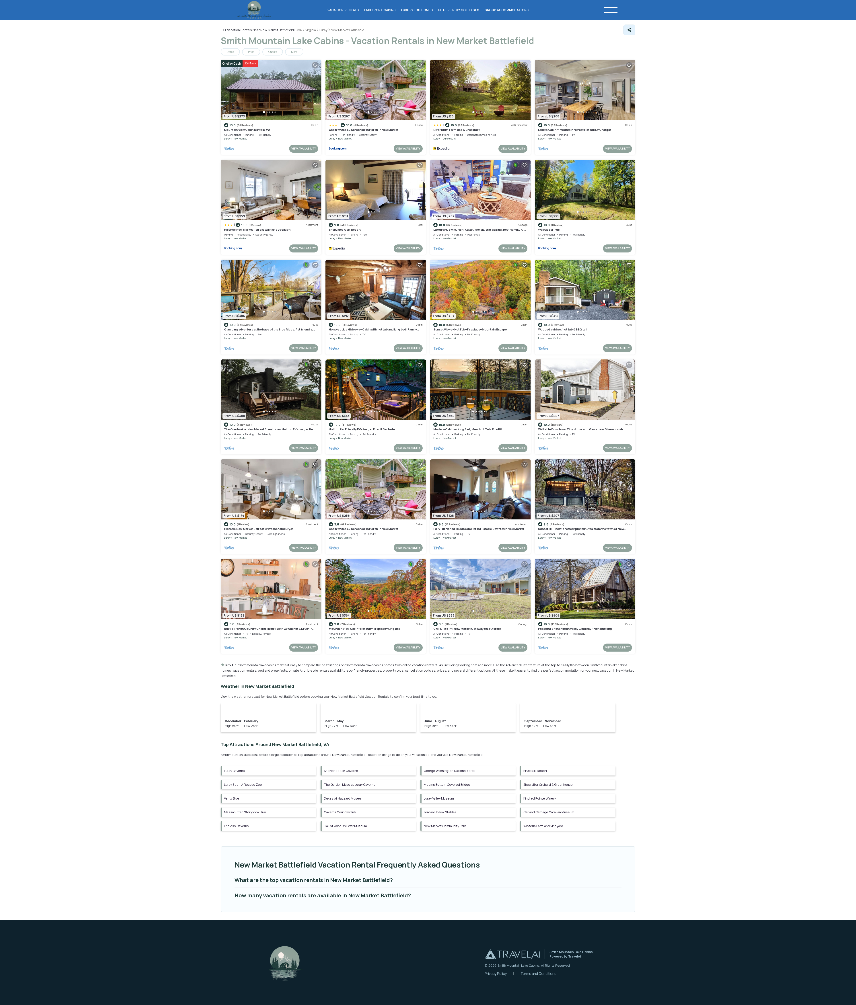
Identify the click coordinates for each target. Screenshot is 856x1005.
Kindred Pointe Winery (539, 798)
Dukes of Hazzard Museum (344, 798)
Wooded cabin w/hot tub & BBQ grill (563, 329)
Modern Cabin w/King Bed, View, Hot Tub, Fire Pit (467, 429)
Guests (272, 52)
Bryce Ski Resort (535, 771)
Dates (230, 52)
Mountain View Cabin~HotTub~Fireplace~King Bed (365, 629)
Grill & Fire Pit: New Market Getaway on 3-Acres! (467, 629)
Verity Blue (231, 798)
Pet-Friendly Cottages (458, 10)
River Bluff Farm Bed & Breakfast (456, 130)
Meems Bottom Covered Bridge (447, 784)
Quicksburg (449, 138)
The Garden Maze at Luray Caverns (349, 784)
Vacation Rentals (343, 10)
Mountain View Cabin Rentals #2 (247, 130)
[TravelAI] (512, 954)
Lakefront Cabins (379, 10)
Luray (227, 138)
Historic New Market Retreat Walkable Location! (257, 230)
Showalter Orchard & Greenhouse (548, 784)
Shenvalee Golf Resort (345, 230)
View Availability (303, 148)
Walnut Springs (549, 230)
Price (251, 52)
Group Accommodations (507, 10)
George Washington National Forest (450, 771)
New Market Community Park (445, 826)
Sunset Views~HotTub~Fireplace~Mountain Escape (469, 329)
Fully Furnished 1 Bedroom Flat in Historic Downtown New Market (478, 529)
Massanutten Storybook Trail (245, 812)
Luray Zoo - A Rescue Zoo (243, 784)
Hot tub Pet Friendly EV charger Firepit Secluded (363, 429)
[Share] (629, 30)
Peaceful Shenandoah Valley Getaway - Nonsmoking (575, 629)
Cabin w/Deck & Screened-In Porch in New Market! (364, 130)
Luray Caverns (234, 771)
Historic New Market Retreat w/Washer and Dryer (258, 529)
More (294, 52)
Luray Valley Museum (439, 798)
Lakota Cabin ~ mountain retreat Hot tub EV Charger (574, 130)
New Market (240, 138)
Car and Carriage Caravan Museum (548, 812)
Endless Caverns (236, 826)
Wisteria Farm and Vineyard (543, 826)
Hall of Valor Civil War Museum (345, 826)
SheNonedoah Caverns (341, 771)
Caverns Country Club (340, 812)
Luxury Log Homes (416, 10)
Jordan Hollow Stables (440, 812)
